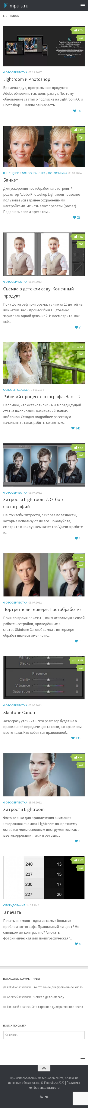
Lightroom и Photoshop (26, 79)
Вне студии (11, 173)
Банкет (10, 180)
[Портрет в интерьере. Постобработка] (44, 575)
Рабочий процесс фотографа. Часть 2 (42, 396)
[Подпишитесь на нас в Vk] (46, 1097)
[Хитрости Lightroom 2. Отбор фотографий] (44, 465)
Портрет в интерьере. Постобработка (42, 609)
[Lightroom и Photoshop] (44, 46)
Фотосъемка (57, 173)
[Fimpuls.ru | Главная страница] (24, 5)
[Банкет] (44, 146)
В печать (12, 912)
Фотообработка (15, 72)
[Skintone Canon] (44, 678)
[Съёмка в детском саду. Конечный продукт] (44, 254)
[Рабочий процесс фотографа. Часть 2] (44, 363)
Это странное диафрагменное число (57, 987)
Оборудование (14, 905)
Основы (9, 390)
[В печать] (44, 877)
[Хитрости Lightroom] (44, 775)
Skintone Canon (19, 712)
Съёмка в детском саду (48, 997)
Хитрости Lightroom (24, 809)
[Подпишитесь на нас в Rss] (41, 1097)
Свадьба (23, 390)
